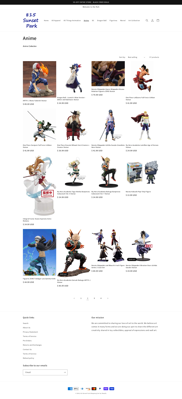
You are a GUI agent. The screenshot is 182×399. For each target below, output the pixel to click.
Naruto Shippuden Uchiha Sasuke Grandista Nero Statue (108, 146)
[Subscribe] (64, 372)
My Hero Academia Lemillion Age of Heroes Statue (142, 146)
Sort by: (122, 57)
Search (25, 323)
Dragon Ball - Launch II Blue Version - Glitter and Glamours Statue (71, 99)
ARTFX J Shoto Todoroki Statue (35, 101)
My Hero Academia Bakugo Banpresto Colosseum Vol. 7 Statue (105, 193)
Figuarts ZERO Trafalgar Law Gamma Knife (39, 279)
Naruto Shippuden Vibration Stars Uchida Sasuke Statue (141, 266)
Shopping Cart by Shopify (98, 393)
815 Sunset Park (85, 393)
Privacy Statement (30, 332)
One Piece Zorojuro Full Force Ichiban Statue (37, 146)
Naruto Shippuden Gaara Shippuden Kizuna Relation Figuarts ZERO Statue (107, 90)
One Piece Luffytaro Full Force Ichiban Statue (140, 99)
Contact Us (27, 349)
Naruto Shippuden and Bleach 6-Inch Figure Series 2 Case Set (108, 266)
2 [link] (87, 298)
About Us (26, 327)
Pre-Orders (27, 340)
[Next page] (107, 298)
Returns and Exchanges (32, 345)
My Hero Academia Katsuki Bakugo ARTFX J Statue (73, 281)
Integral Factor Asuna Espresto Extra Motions (37, 220)
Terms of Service (29, 336)
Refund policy (28, 358)
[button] (147, 20)
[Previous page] (74, 298)
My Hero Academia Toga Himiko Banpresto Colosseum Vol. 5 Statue (73, 193)
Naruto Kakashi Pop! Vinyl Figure (138, 192)
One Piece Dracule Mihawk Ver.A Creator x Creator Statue (73, 146)
